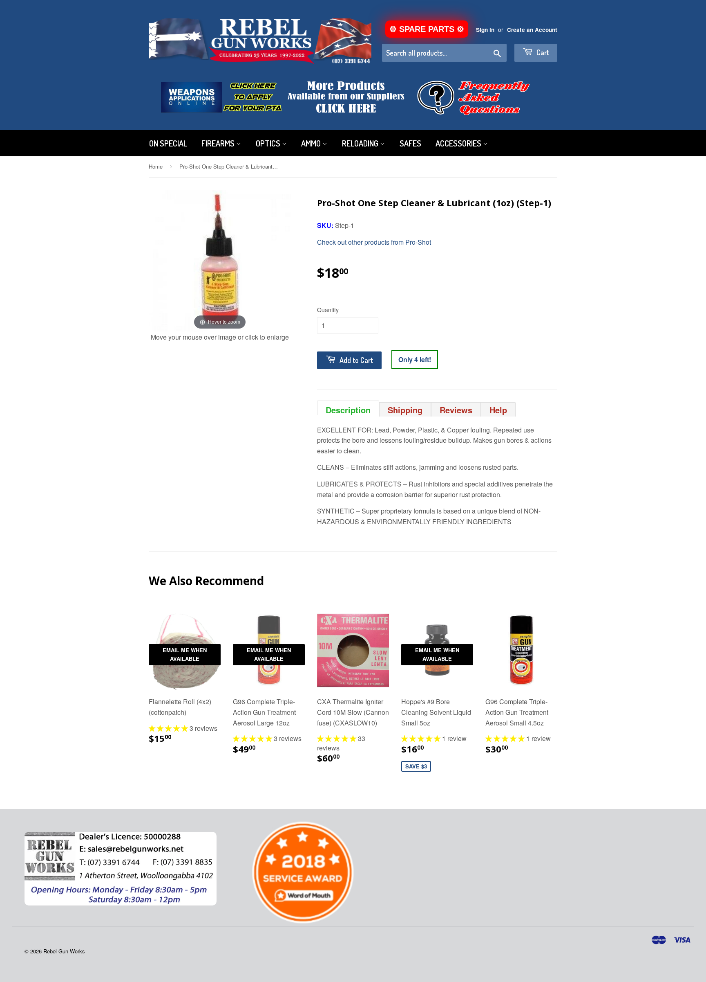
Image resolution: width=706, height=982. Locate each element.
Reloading (361, 143)
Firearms (218, 143)
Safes (410, 143)
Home (156, 166)
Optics (269, 143)
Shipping (405, 410)
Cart (542, 52)
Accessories (459, 143)
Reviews (456, 410)
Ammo (311, 143)
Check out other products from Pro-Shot (374, 242)
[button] (169, 728)
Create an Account (532, 30)
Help (498, 410)
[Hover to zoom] (220, 260)
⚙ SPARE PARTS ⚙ (426, 29)
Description (348, 409)
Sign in (485, 30)
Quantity (328, 310)
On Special (168, 143)
